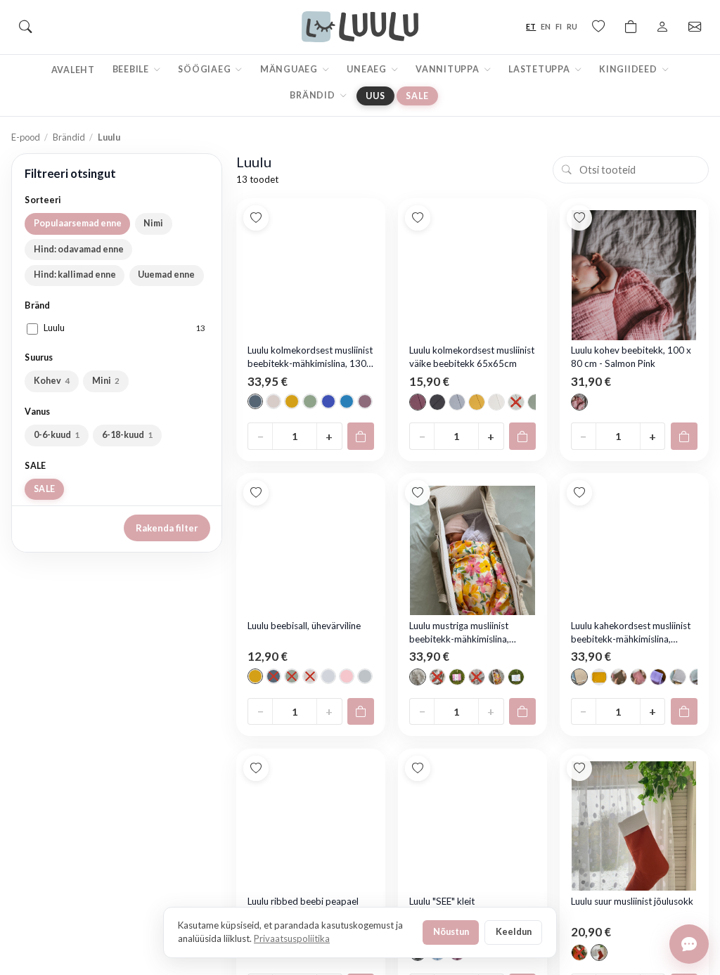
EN (546, 26)
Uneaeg (367, 69)
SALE (417, 96)
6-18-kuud (127, 435)
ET (531, 26)
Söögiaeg (205, 69)
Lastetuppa (540, 69)
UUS (375, 96)
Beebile (131, 69)
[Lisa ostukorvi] (360, 435)
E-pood (25, 137)
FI (558, 26)
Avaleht (73, 70)
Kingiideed (629, 69)
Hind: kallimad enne (75, 274)
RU (572, 26)
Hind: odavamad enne (79, 249)
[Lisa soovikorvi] (256, 218)
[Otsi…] (25, 27)
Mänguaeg (290, 69)
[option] (255, 401)
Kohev (52, 380)
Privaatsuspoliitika (292, 938)
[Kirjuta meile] (689, 944)
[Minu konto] (662, 27)
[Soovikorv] (598, 27)
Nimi (153, 223)
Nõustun (451, 931)
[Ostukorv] (631, 27)
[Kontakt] (695, 27)
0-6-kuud (57, 435)
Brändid (313, 95)
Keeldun (514, 931)
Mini (106, 380)
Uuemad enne (166, 274)
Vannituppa (448, 69)
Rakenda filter (167, 528)
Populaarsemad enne (78, 223)
